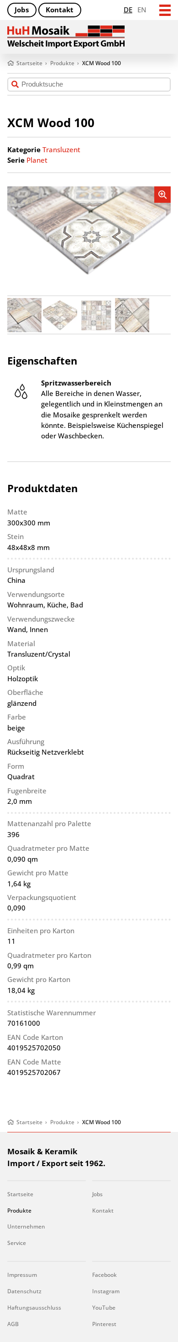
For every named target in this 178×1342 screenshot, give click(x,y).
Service (16, 1243)
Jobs (22, 9)
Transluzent (61, 149)
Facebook (104, 1275)
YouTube (103, 1307)
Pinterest (104, 1324)
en (142, 9)
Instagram (106, 1291)
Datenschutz (24, 1291)
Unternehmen (26, 1226)
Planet (36, 160)
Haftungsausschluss (34, 1307)
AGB (13, 1324)
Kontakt (59, 9)
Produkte (19, 1210)
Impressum (22, 1275)
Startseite (20, 1194)
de (128, 9)
